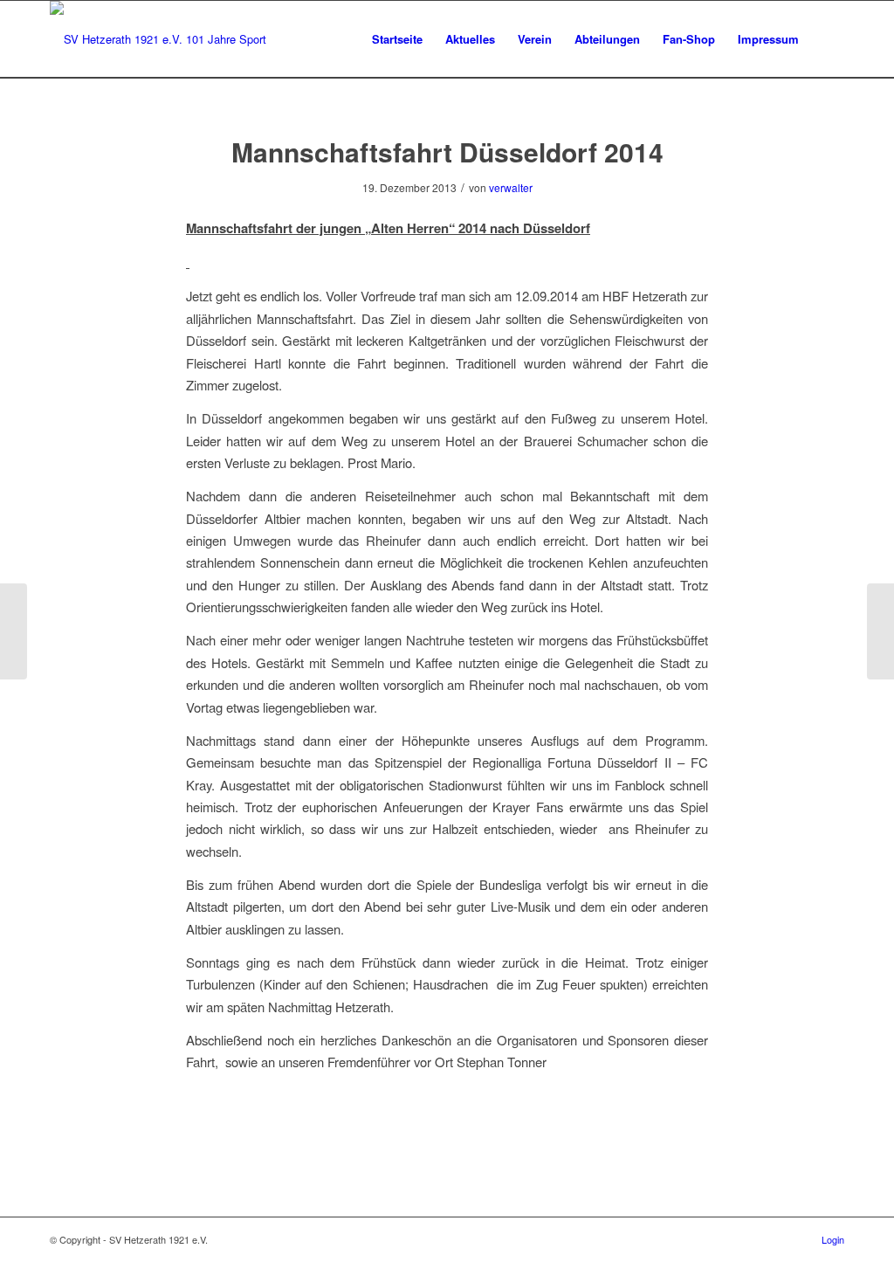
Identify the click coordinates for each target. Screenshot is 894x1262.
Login (833, 1239)
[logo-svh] (158, 39)
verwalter (511, 187)
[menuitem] (397, 39)
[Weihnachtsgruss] (13, 631)
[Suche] (827, 39)
